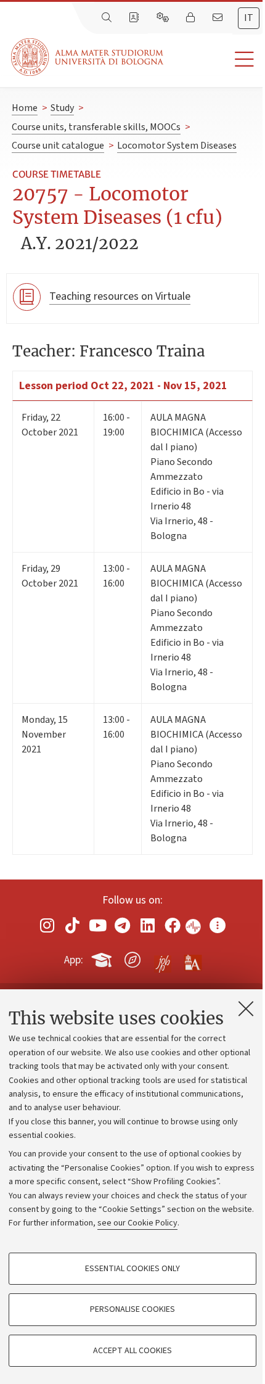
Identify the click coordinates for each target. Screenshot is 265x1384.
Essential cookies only (132, 1268)
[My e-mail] (218, 18)
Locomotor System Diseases (177, 145)
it (248, 18)
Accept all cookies (132, 1351)
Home (25, 108)
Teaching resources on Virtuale (119, 296)
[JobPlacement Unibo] (162, 957)
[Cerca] (107, 18)
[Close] (246, 1008)
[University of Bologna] (88, 57)
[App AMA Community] (192, 959)
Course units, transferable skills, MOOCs (96, 127)
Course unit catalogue (58, 145)
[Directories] (135, 18)
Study (62, 108)
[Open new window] (47, 925)
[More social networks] (217, 925)
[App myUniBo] (103, 957)
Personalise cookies (132, 1309)
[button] (214, 59)
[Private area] (192, 18)
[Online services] (164, 18)
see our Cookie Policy (137, 1223)
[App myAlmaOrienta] (132, 957)
